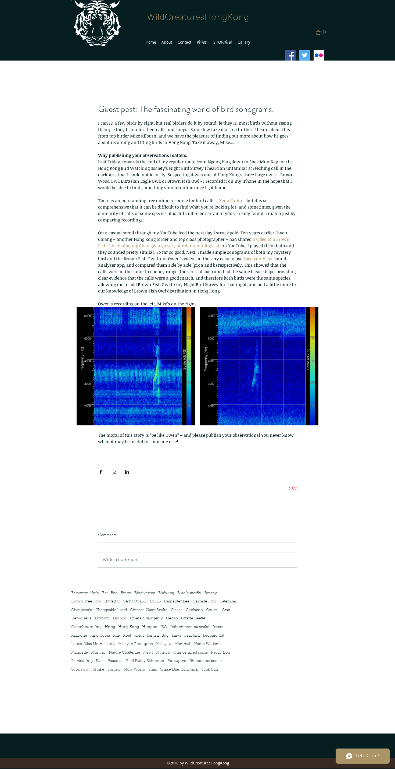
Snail (152, 670)
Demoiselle (81, 618)
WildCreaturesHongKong (198, 17)
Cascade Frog (204, 602)
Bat (104, 593)
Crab (226, 610)
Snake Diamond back (179, 670)
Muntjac (98, 653)
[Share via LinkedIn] (127, 472)
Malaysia (163, 644)
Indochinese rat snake (189, 627)
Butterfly (112, 602)
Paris (100, 661)
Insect (218, 627)
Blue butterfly (189, 593)
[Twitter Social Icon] (304, 55)
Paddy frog (220, 653)
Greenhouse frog (86, 627)
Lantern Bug (157, 636)
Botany (210, 593)
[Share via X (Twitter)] (113, 472)
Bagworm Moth (85, 593)
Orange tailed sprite (190, 653)
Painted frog (82, 661)
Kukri (139, 636)
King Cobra (100, 636)
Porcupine (176, 661)
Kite (116, 636)
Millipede (79, 653)
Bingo (126, 593)
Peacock (115, 661)
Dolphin (102, 618)
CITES (155, 602)
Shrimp (114, 670)
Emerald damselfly (146, 618)
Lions (110, 644)
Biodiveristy (144, 593)
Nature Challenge (124, 653)
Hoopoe (149, 627)
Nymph (163, 653)
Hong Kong (128, 627)
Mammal (182, 644)
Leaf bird (192, 636)
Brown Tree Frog (86, 602)
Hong (110, 627)
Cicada (176, 610)
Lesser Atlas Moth (86, 644)
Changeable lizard (111, 610)
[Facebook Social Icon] (290, 55)
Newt (148, 653)
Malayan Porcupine (135, 644)
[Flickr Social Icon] (319, 55)
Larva (176, 636)
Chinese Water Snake (148, 610)
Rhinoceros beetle (205, 661)
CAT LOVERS (135, 602)
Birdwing (166, 593)
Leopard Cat (213, 636)
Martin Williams (207, 644)
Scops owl (80, 670)
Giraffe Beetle (193, 618)
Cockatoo (194, 610)
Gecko (172, 618)
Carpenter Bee (176, 602)
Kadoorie (79, 636)
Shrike (98, 670)
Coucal (212, 610)
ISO (163, 627)
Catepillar (228, 602)
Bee (114, 593)
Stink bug (209, 670)
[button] (322, 32)
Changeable (81, 610)
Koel (127, 636)
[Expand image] (136, 366)
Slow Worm (134, 670)
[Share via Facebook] (100, 472)
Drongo (120, 618)
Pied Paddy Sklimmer (145, 661)
